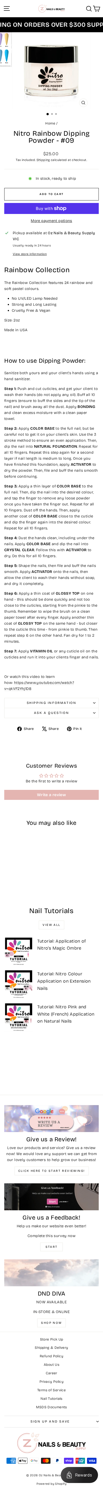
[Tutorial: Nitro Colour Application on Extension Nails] (18, 984)
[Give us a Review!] (51, 1118)
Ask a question (51, 713)
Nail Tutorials (51, 1399)
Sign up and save (50, 1422)
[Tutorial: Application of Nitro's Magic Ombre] (18, 951)
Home (50, 123)
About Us (51, 1365)
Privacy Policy (52, 1382)
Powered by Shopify (51, 1484)
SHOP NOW (51, 1323)
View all (51, 925)
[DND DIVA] (51, 1272)
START (52, 1247)
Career (51, 1373)
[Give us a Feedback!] (51, 1196)
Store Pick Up (51, 1339)
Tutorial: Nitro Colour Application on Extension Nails (64, 981)
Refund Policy (51, 1356)
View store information (30, 254)
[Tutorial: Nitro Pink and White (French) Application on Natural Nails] (18, 1017)
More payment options (51, 220)
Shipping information (51, 703)
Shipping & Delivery (51, 1348)
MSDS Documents (51, 1407)
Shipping (43, 160)
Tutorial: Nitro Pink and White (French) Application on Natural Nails (65, 1014)
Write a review (51, 794)
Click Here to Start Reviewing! (51, 1171)
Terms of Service (51, 1390)
